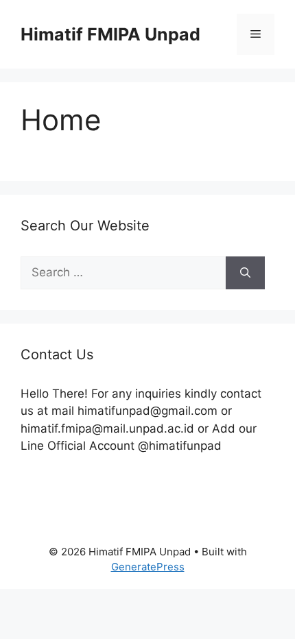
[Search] (245, 272)
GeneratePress (148, 566)
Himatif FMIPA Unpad (110, 34)
